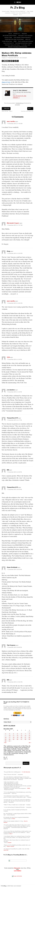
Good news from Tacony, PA (27, 111)
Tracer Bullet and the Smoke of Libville (23, 43)
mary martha (11, 121)
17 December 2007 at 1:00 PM (14, 359)
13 (21, 735)
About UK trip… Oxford (7, 111)
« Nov (5, 742)
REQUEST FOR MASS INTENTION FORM (17, 46)
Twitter (13, 818)
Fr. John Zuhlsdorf (22, 57)
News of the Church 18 (9, 43)
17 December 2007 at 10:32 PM (14, 682)
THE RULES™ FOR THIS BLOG (25, 35)
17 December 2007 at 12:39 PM (14, 253)
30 (5, 741)
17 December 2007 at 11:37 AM (14, 225)
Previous (6, 108)
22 (29, 737)
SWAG (15, 41)
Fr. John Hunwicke (26, 772)
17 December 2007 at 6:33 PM (14, 489)
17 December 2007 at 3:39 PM (14, 472)
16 (5, 737)
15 (29, 735)
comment (9, 842)
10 (9, 735)
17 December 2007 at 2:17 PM (14, 420)
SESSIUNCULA (20, 103)
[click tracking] (17, 871)
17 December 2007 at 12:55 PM (14, 303)
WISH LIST (27, 39)
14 (25, 735)
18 (13, 737)
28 (25, 739)
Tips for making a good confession (25, 41)
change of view (6, 82)
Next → (30, 108)
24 (9, 739)
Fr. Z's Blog (17, 7)
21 (25, 737)
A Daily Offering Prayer (7, 41)
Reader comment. (10, 846)
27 (21, 739)
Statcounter (17, 868)
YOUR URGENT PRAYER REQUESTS (22, 37)
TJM (8, 357)
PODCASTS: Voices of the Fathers (12, 45)
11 (13, 735)
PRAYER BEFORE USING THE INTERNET (14, 39)
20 (21, 737)
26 (17, 739)
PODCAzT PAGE (8, 37)
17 (9, 737)
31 (9, 741)
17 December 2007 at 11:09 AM (14, 123)
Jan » (30, 742)
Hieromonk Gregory (13, 223)
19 (17, 737)
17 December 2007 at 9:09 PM (14, 647)
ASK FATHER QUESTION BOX (9, 35)
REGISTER (24, 33)
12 (17, 735)
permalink (17, 104)
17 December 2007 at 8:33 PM (14, 569)
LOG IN (10, 33)
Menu (19, 2)
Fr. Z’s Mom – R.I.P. (26, 45)
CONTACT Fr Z (16, 33)
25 (13, 739)
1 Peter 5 (10, 833)
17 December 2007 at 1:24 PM (14, 392)
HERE (28, 788)
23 (5, 739)
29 (29, 739)
